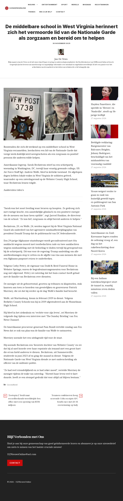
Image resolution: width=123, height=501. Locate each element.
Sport (64, 5)
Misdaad (87, 5)
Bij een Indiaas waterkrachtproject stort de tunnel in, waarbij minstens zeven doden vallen (104, 285)
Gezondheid (12, 384)
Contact (60, 12)
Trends (31, 12)
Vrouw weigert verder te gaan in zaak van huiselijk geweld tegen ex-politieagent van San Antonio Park (103, 198)
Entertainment (49, 5)
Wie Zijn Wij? (45, 12)
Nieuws (31, 5)
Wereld (75, 5)
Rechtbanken (102, 5)
